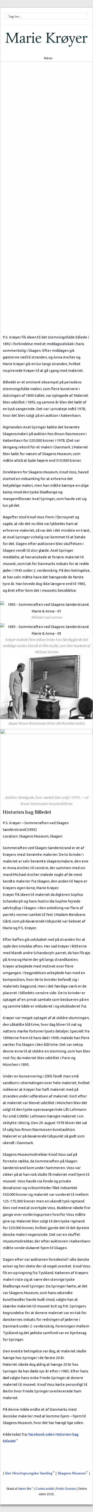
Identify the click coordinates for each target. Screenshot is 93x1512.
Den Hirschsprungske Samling (28, 1473)
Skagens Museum (72, 1473)
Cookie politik (44, 1489)
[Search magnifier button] (84, 16)
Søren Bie (24, 1489)
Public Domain (66, 1489)
